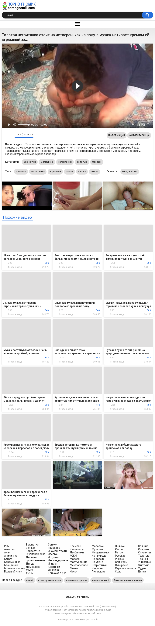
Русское (120, 555)
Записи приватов (54, 546)
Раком (119, 549)
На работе (98, 558)
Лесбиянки (77, 552)
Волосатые (33, 550)
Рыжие (119, 558)
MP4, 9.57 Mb (129, 171)
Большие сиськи (14, 568)
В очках (30, 547)
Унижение (144, 561)
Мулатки (97, 549)
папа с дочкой (100, 580)
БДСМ (8, 558)
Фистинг (143, 565)
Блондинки (11, 565)
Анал (7, 552)
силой (29, 580)
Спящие (143, 546)
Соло (118, 571)
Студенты (144, 552)
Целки (142, 571)
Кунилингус (77, 549)
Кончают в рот (57, 573)
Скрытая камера (125, 568)
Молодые (98, 546)
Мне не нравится (11, 135)
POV (6, 546)
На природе (99, 555)
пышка (94, 171)
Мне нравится (6, 135)
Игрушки (53, 557)
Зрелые (53, 554)
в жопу (82, 171)
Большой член (13, 571)
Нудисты (97, 568)
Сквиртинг (121, 565)
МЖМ (73, 555)
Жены (29, 573)
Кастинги (54, 566)
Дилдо (30, 563)
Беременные (12, 561)
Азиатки (9, 549)
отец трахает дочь (49, 580)
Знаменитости (57, 550)
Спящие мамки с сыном (128, 580)
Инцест (52, 563)
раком (69, 171)
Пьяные (120, 546)
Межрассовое (79, 565)
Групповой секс (35, 554)
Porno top (62, 619)
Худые (142, 568)
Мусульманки (100, 552)
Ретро (119, 552)
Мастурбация (78, 561)
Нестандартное (58, 560)
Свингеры (121, 561)
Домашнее (47, 162)
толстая (21, 171)
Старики (143, 549)
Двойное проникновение (35, 559)
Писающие (98, 571)
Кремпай (75, 546)
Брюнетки (30, 162)
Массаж (96, 162)
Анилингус (10, 555)
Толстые (82, 162)
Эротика (53, 569)
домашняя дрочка (77, 580)
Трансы (143, 558)
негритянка (38, 171)
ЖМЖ (29, 569)
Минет (74, 568)
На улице (97, 561)
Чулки (73, 571)
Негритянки (65, 162)
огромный (55, 171)
